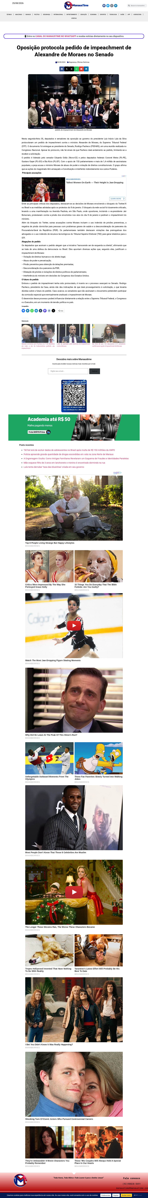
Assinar (94, 371)
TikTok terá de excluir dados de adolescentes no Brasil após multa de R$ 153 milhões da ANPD (69, 450)
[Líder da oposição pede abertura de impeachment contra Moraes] (73, 333)
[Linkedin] (115, 5)
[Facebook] (104, 5)
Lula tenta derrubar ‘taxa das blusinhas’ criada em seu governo (54, 467)
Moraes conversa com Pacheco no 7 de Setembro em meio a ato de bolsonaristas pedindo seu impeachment (38, 346)
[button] (61, 69)
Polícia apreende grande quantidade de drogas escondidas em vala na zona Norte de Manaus (68, 454)
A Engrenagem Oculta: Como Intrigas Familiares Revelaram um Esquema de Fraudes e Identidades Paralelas (76, 458)
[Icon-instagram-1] (111, 5)
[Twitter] (108, 5)
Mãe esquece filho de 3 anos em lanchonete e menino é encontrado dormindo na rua (64, 462)
